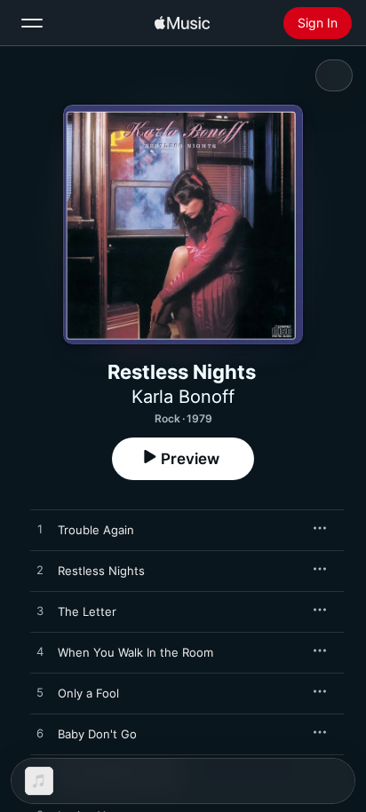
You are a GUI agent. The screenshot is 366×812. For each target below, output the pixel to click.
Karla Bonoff (183, 396)
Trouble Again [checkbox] (96, 530)
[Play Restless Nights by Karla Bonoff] (40, 571)
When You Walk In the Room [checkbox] (135, 652)
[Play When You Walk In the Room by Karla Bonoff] (40, 652)
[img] (182, 23)
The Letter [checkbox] (87, 611)
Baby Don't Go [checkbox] (97, 734)
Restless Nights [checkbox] (101, 571)
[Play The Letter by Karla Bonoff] (40, 611)
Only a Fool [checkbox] (88, 693)
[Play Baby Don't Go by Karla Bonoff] (40, 734)
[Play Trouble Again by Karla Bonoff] (40, 530)
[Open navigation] (32, 23)
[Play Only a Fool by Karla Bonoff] (40, 693)
